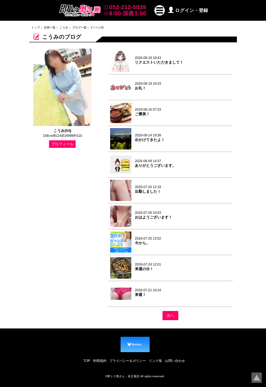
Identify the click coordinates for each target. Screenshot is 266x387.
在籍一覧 (49, 27)
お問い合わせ (175, 361)
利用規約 (99, 361)
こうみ (63, 27)
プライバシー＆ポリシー (127, 361)
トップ (35, 27)
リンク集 (155, 361)
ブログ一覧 (79, 27)
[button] (159, 10)
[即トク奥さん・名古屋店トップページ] (80, 10)
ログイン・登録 (191, 10)
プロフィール (62, 144)
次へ (170, 316)
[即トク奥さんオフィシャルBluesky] (135, 344)
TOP (86, 361)
